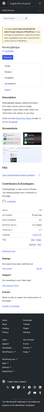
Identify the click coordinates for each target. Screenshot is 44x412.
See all (39, 268)
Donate (27, 348)
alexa (33, 240)
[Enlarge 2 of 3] (39, 135)
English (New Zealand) (17, 382)
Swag (26, 352)
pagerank (32, 244)
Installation (9, 78)
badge (38, 240)
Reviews (8, 72)
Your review (7, 268)
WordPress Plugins (23, 118)
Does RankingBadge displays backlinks (18, 175)
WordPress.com (10, 359)
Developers (7, 348)
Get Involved (28, 340)
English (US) (37, 235)
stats (39, 244)
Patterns (26, 332)
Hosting (5, 328)
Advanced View (8, 251)
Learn (4, 340)
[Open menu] (40, 3)
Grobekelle (13, 122)
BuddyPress (8, 371)
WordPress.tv (9, 352)
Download (8, 57)
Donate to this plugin (11, 306)
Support (8, 90)
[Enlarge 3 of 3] (39, 150)
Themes (26, 324)
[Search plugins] (26, 18)
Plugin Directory (8, 10)
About (4, 320)
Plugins (26, 328)
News (4, 324)
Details (7, 66)
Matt (5, 363)
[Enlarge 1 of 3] (18, 135)
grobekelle (9, 51)
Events (26, 344)
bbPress (6, 367)
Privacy (5, 332)
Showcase (27, 320)
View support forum (10, 285)
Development (10, 83)
